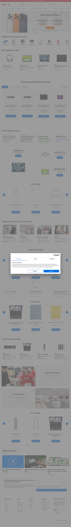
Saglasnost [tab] (19, 258)
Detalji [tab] (35, 258)
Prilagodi (34, 271)
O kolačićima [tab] (52, 258)
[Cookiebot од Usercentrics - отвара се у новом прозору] (54, 255)
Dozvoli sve (51, 271)
